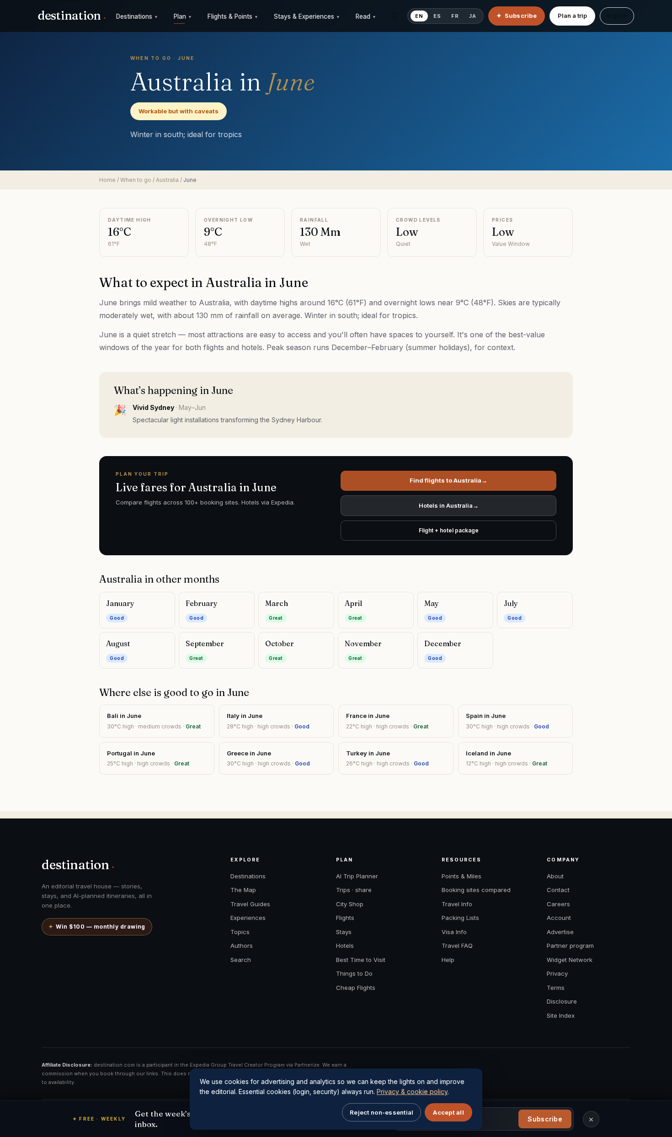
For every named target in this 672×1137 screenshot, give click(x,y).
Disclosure (562, 1001)
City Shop (349, 904)
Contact (558, 889)
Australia (167, 179)
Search (240, 959)
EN (419, 16)
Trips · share (354, 889)
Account (559, 917)
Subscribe (545, 1119)
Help (448, 959)
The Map (243, 889)
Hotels (345, 945)
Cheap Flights (355, 987)
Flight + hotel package (449, 530)
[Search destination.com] (394, 16)
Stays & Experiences (307, 16)
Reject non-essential (381, 1112)
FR (455, 16)
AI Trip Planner (357, 876)
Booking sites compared (476, 889)
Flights (345, 917)
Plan (183, 16)
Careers (558, 904)
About (555, 876)
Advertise (560, 931)
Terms (556, 987)
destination (72, 15)
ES (437, 16)
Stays (344, 931)
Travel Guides (250, 904)
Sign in (617, 15)
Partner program (570, 945)
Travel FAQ (457, 945)
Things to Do (354, 973)
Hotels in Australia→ (449, 505)
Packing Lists (460, 917)
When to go (135, 179)
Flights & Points (233, 16)
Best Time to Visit (360, 959)
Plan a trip (572, 15)
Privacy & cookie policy (412, 1091)
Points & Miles (461, 876)
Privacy (557, 973)
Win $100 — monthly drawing (96, 926)
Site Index (561, 1015)
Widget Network (569, 959)
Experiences (248, 917)
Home (107, 179)
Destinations (137, 16)
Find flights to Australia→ (448, 480)
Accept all (448, 1112)
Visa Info (454, 931)
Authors (241, 945)
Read (366, 16)
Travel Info (457, 904)
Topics (240, 931)
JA (472, 16)
